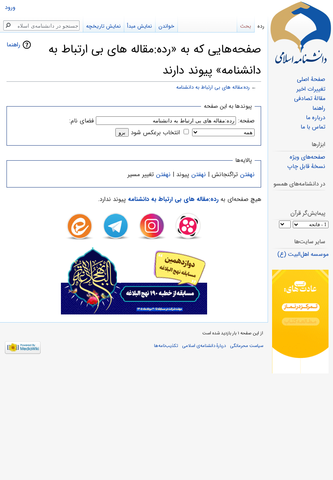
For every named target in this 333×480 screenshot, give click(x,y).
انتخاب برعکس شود (155, 132)
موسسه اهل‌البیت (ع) (303, 254)
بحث (245, 26)
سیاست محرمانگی (246, 345)
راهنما (13, 45)
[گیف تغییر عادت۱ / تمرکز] (300, 321)
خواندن (166, 26)
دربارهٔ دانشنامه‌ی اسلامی (204, 345)
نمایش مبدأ (139, 26)
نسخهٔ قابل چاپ (306, 166)
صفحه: (246, 121)
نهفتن (247, 174)
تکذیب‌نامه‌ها (166, 345)
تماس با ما (313, 127)
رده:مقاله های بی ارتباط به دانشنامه (213, 87)
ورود (10, 7)
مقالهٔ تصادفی (309, 98)
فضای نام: (81, 121)
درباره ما (315, 117)
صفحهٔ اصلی (311, 79)
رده (260, 26)
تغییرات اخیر (310, 89)
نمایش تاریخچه (103, 26)
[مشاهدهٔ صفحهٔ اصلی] (300, 32)
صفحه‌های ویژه (307, 157)
